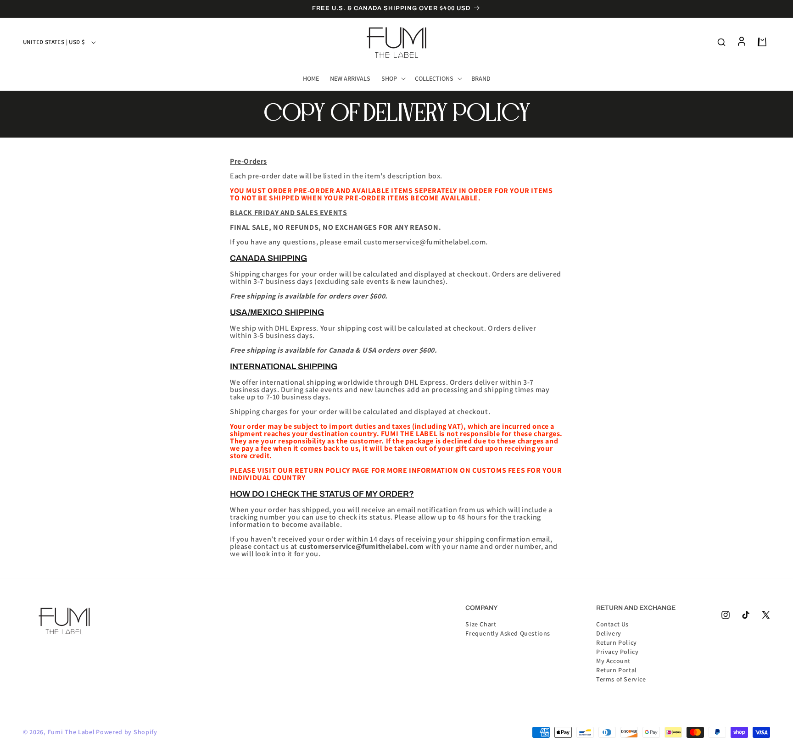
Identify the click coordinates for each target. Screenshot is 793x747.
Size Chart (480, 624)
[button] (392, 78)
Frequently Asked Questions (507, 632)
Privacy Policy (617, 651)
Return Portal (616, 669)
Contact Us (612, 624)
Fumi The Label (71, 732)
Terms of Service (621, 678)
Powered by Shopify (126, 732)
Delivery (608, 632)
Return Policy (616, 642)
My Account (613, 660)
